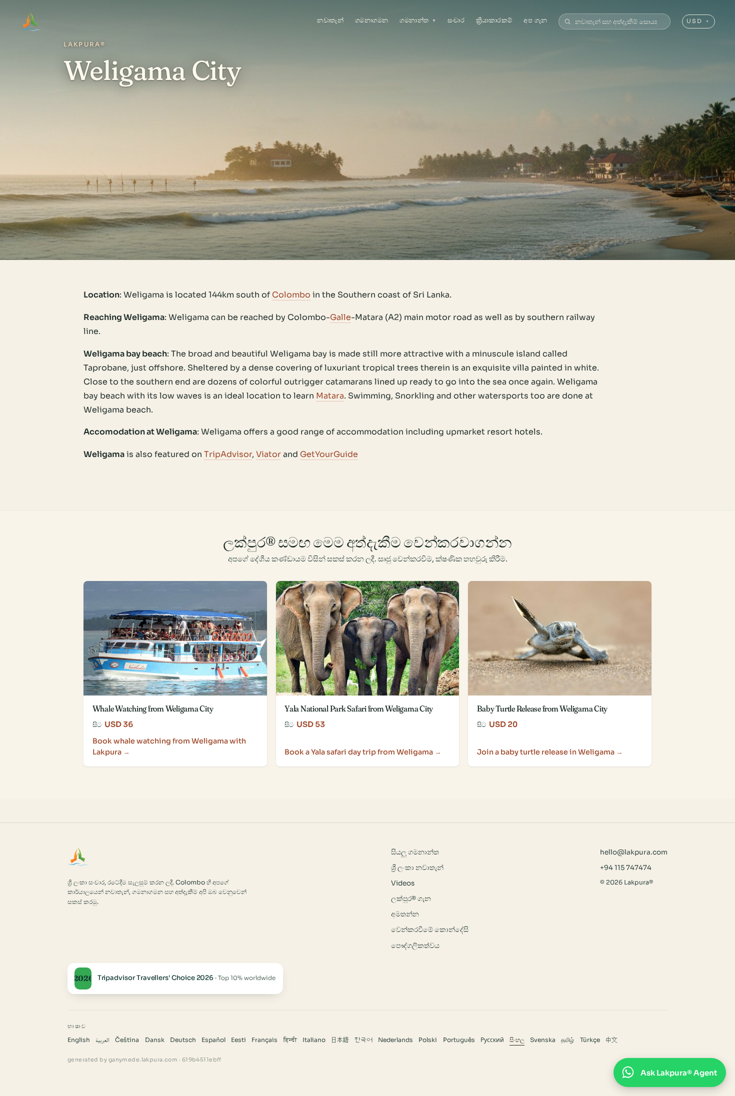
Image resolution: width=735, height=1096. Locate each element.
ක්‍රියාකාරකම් (494, 20)
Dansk (154, 1040)
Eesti (238, 1040)
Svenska (543, 1040)
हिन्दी (290, 1040)
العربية (103, 1040)
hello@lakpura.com (634, 852)
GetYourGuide (329, 454)
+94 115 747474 (626, 868)
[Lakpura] (31, 21)
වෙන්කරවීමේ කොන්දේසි (429, 930)
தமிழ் (567, 1040)
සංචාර (456, 20)
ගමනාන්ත (418, 20)
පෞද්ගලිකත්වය (415, 946)
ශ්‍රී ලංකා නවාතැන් (417, 868)
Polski (427, 1040)
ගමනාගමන (371, 20)
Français (265, 1040)
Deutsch (183, 1040)
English (79, 1040)
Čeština (127, 1040)
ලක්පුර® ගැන (411, 898)
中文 (612, 1040)
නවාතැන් (330, 20)
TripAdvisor (228, 454)
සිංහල (517, 1040)
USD (698, 21)
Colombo (291, 295)
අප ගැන (536, 20)
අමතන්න (405, 914)
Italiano (314, 1040)
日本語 (340, 1040)
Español (214, 1040)
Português (459, 1040)
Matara (330, 395)
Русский (492, 1040)
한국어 (363, 1040)
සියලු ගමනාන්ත (415, 852)
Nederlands (395, 1040)
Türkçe (590, 1040)
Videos (402, 883)
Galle (340, 317)
